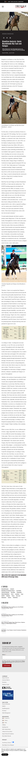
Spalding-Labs (5, 727)
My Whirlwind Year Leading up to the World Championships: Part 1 (12, 615)
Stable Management (6, 712)
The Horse (4, 710)
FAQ (6, 722)
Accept (5, 754)
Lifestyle (3, 605)
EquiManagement (5, 708)
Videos (6, 720)
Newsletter (4, 682)
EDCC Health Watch (6, 729)
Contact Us (7, 718)
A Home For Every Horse (7, 731)
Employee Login (5, 684)
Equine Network (5, 677)
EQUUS (3, 706)
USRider (4, 724)
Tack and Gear (5, 621)
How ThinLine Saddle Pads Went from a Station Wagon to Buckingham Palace (13, 623)
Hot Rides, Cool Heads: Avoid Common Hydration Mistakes (13, 631)
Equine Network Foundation (8, 733)
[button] (3, 38)
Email (4, 654)
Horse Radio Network (6, 736)
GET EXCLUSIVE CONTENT (16, 1)
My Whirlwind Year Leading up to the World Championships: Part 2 (12, 608)
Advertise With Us (6, 680)
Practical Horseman (6, 704)
